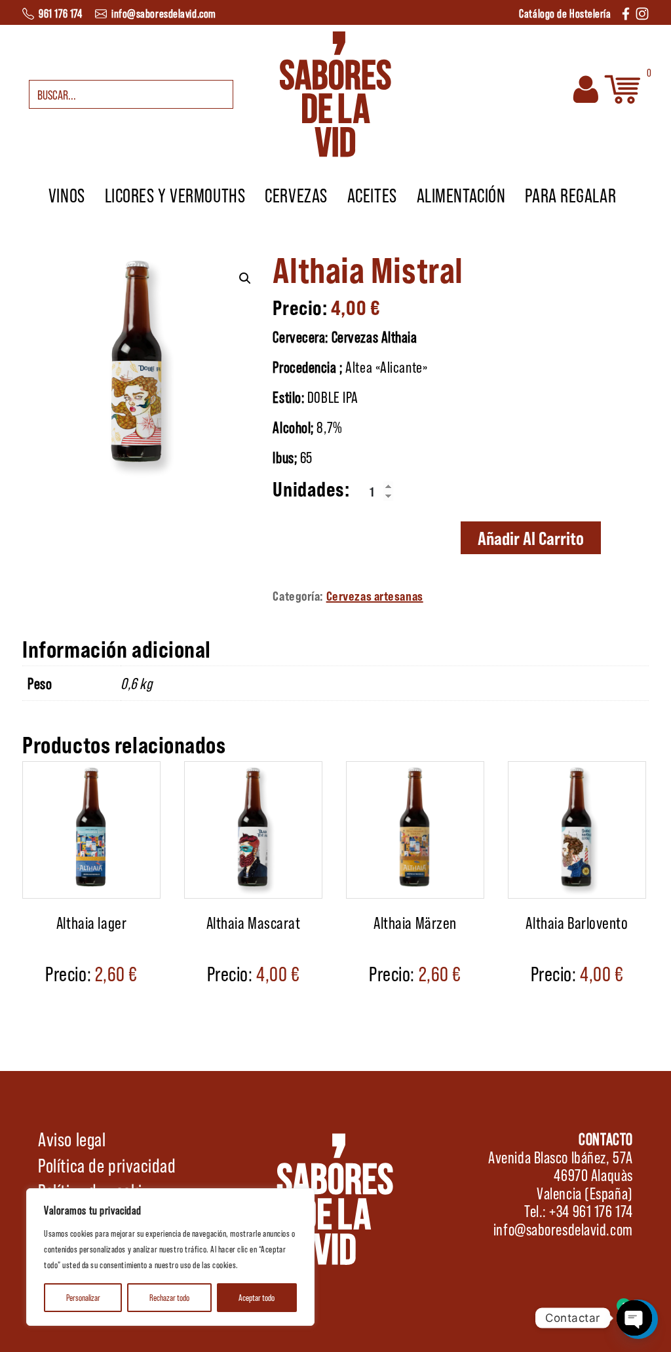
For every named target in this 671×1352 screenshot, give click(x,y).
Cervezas (296, 194)
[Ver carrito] (622, 86)
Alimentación (461, 194)
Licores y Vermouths (175, 194)
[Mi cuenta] (586, 86)
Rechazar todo (169, 1297)
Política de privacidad (107, 1164)
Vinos (66, 194)
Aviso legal (71, 1138)
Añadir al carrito (531, 538)
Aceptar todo (257, 1297)
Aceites (372, 194)
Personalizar (83, 1297)
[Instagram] (642, 12)
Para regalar (570, 194)
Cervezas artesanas (374, 595)
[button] (245, 278)
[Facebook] (625, 12)
